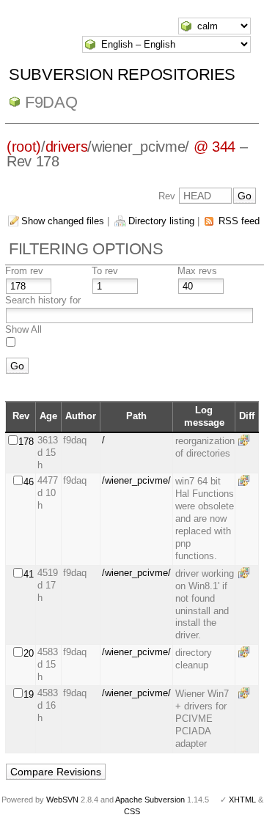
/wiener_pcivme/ (136, 480)
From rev (24, 270)
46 (28, 481)
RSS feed (239, 220)
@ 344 (214, 147)
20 (28, 653)
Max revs (197, 270)
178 (26, 441)
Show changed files (62, 220)
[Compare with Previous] (246, 440)
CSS (132, 811)
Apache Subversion (150, 799)
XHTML (242, 799)
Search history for (43, 300)
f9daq (51, 102)
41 (28, 574)
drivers (66, 147)
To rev (105, 270)
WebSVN (62, 799)
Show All (23, 329)
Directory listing (161, 220)
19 (28, 694)
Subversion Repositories (122, 74)
